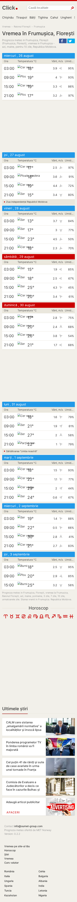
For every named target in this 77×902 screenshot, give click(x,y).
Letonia (42, 890)
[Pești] (71, 618)
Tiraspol (21, 17)
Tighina (43, 17)
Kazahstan (10, 895)
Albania (42, 880)
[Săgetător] (53, 618)
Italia (7, 876)
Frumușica (39, 26)
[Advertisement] (38, 126)
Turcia (7, 890)
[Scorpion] (47, 618)
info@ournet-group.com (28, 826)
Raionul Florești (22, 26)
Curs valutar (11, 862)
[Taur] (11, 618)
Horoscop (38, 608)
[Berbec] (5, 618)
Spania (8, 885)
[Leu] (29, 618)
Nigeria (42, 895)
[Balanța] (41, 618)
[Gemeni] (17, 618)
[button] (63, 41)
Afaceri (13, 812)
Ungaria (8, 880)
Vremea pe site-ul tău (17, 846)
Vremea (6, 26)
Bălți (32, 17)
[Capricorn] (59, 618)
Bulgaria (43, 876)
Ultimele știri (15, 708)
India (41, 885)
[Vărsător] (65, 618)
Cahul (54, 17)
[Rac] (23, 618)
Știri (6, 854)
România (9, 871)
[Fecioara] (35, 618)
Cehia (41, 871)
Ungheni (66, 17)
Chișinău (8, 17)
